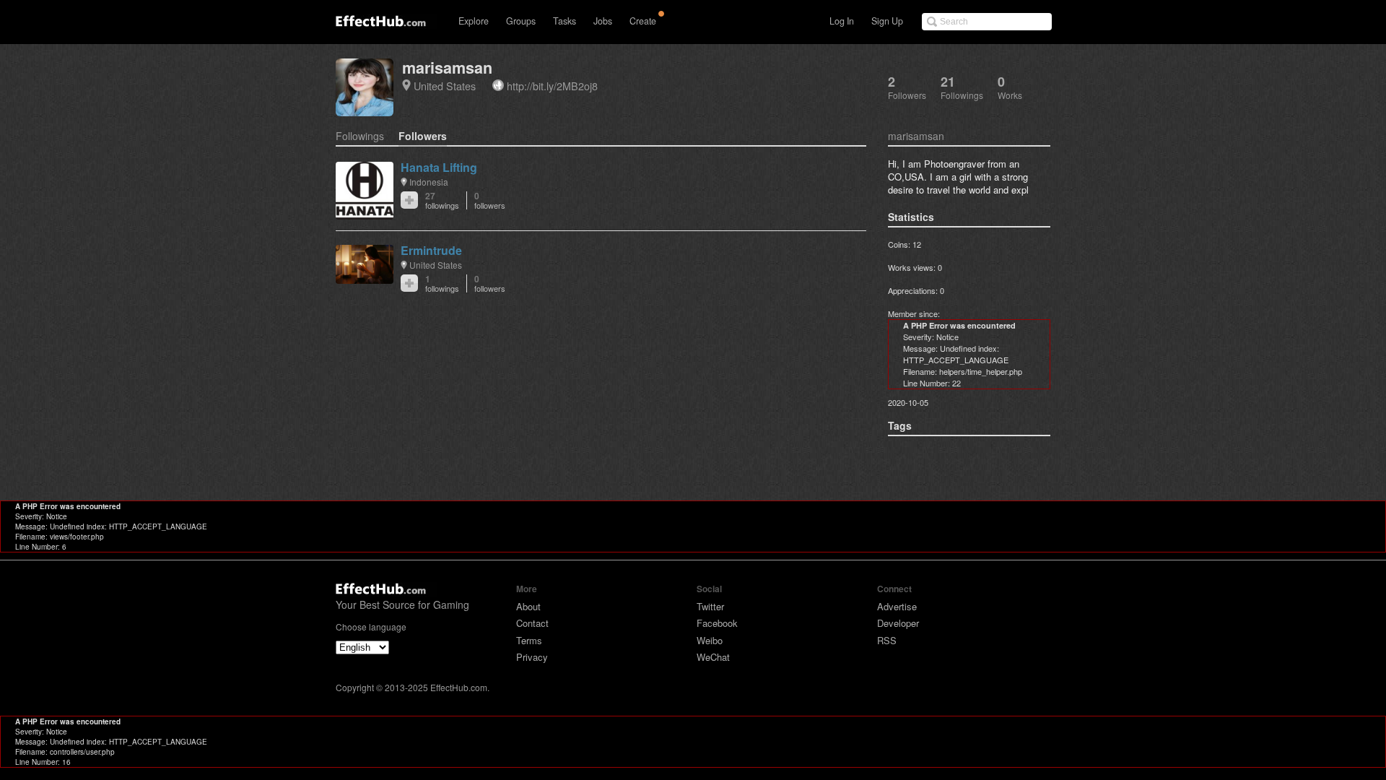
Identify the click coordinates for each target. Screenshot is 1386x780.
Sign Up (887, 20)
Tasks (564, 20)
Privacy (532, 657)
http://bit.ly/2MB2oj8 (552, 85)
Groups (521, 20)
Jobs (602, 20)
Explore (473, 20)
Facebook (717, 623)
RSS (887, 640)
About (528, 606)
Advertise (897, 606)
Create (642, 20)
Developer (898, 623)
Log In (841, 20)
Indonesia (428, 182)
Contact (532, 623)
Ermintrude (431, 250)
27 (442, 200)
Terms (529, 640)
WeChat (713, 657)
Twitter (710, 606)
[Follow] (409, 200)
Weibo (710, 640)
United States (445, 85)
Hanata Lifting (439, 167)
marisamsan (447, 67)
